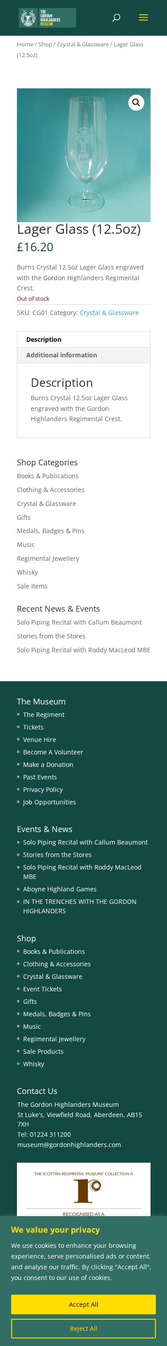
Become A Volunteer (53, 752)
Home (25, 44)
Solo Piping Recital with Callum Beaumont (79, 622)
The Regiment (44, 714)
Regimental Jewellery (48, 558)
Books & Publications (48, 476)
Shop (45, 44)
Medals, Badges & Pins (51, 530)
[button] (136, 103)
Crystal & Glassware (83, 44)
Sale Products (43, 1051)
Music (26, 544)
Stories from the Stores (51, 636)
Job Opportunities (49, 802)
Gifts (24, 517)
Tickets (33, 727)
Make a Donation (48, 764)
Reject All (84, 1328)
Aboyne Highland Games (60, 889)
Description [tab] (43, 339)
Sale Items (32, 586)
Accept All (83, 1304)
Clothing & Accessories (51, 489)
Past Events (40, 777)
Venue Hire (39, 739)
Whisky (27, 572)
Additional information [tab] (61, 355)
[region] (83, 1281)
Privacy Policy (43, 789)
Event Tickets (42, 989)
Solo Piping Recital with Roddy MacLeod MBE (84, 650)
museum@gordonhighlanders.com (69, 1144)
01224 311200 (49, 1134)
